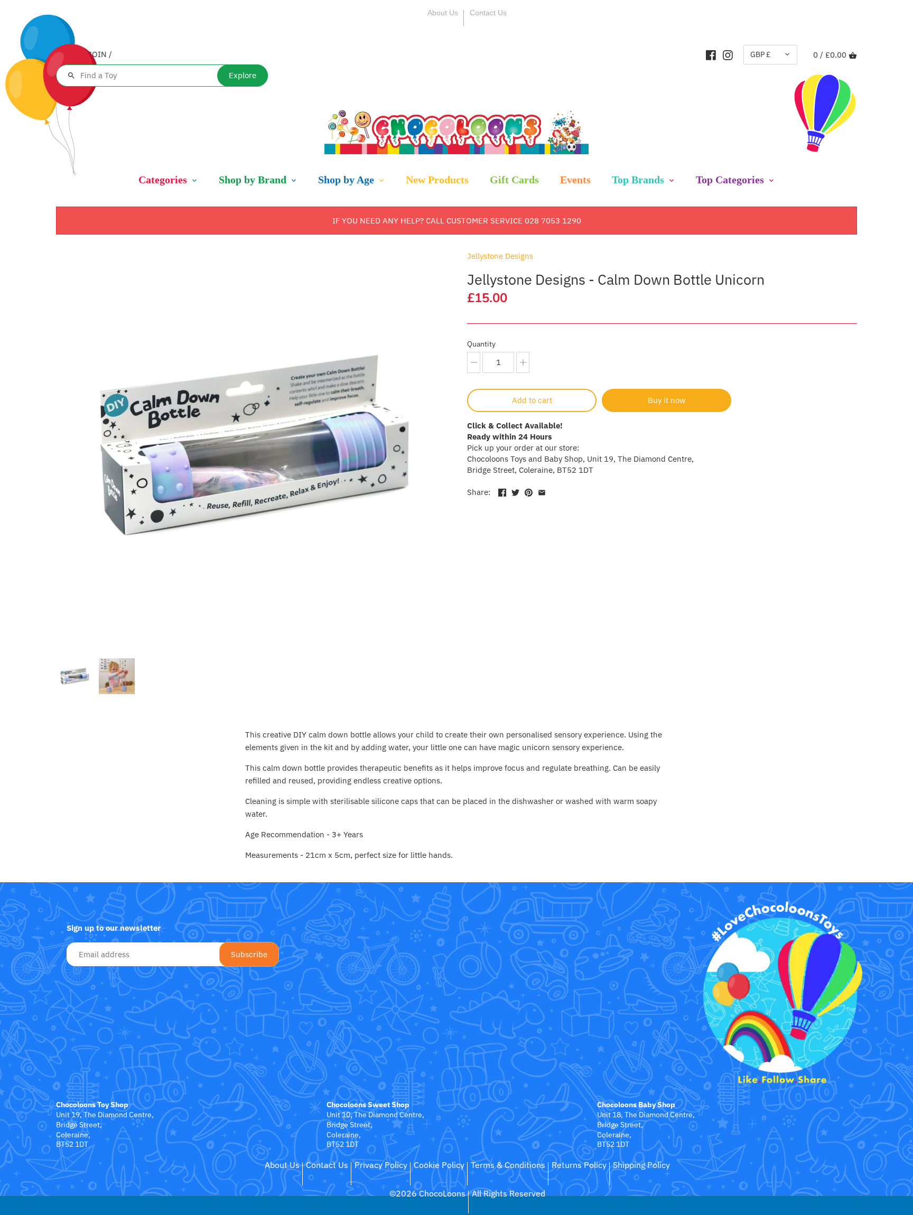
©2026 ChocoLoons (427, 1193)
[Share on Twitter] (515, 491)
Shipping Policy (641, 1165)
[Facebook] (711, 54)
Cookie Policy (439, 1165)
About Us (442, 12)
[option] (74, 676)
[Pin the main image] (529, 491)
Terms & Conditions (508, 1165)
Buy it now (667, 400)
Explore (242, 75)
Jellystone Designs (500, 256)
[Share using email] (542, 491)
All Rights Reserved (508, 1193)
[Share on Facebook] (502, 491)
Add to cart (532, 400)
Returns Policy (579, 1165)
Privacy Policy (381, 1165)
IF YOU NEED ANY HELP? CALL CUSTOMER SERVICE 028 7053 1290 (456, 221)
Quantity (481, 344)
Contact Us (488, 12)
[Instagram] (728, 54)
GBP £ (760, 54)
